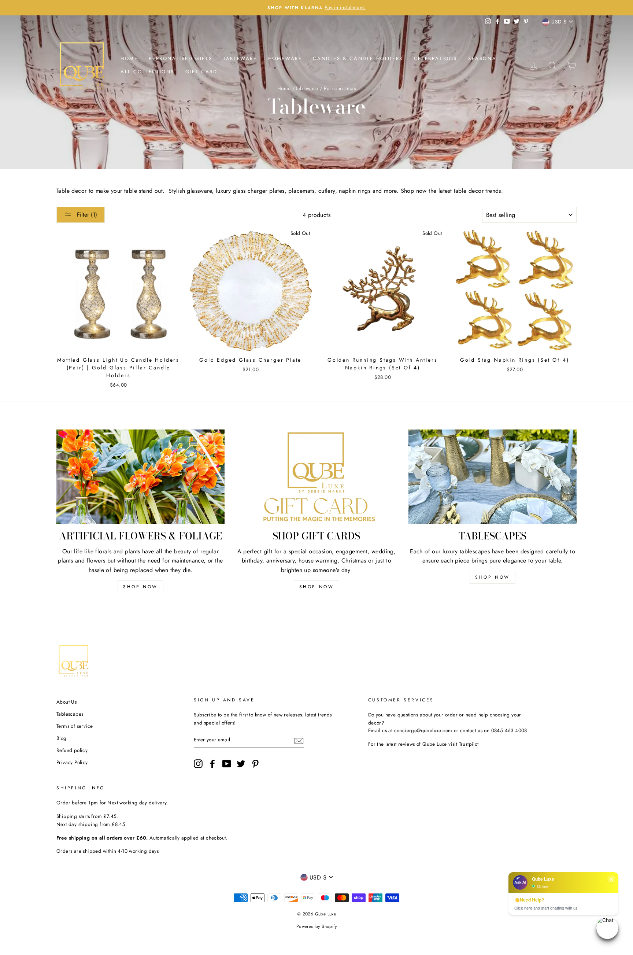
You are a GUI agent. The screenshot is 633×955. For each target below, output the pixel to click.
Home (129, 58)
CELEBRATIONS (435, 58)
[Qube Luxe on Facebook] (212, 763)
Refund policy (72, 750)
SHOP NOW (140, 586)
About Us (66, 701)
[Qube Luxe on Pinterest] (255, 763)
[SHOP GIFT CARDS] (317, 476)
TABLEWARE (240, 58)
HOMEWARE (285, 58)
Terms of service (74, 726)
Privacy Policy (72, 762)
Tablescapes (69, 714)
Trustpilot (469, 744)
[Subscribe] (299, 740)
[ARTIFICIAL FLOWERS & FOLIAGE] (140, 476)
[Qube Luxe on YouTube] (226, 763)
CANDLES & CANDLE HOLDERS (358, 58)
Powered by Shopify (316, 926)
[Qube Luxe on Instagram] (198, 763)
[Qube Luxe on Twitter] (241, 763)
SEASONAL (484, 58)
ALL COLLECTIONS (147, 71)
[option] (316, 8)
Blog (61, 738)
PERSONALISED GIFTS (180, 58)
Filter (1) (86, 214)
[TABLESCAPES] (492, 476)
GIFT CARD (201, 71)
